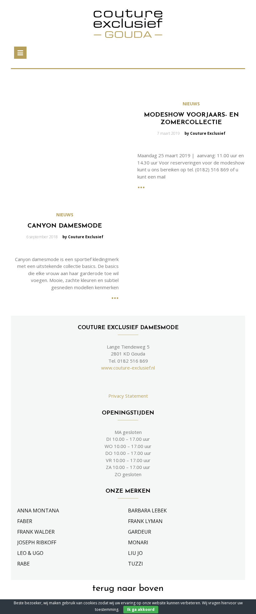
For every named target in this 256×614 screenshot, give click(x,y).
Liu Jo (135, 553)
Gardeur (139, 531)
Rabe (23, 563)
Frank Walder (36, 531)
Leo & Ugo (30, 553)
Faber (24, 521)
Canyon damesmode (64, 226)
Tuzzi (135, 563)
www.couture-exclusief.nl (128, 368)
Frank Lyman (145, 521)
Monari (138, 542)
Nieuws (191, 104)
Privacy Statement (128, 396)
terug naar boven (128, 588)
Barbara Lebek (147, 510)
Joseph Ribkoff (36, 542)
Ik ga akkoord (141, 609)
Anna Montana (38, 510)
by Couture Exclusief (205, 133)
